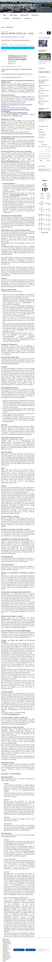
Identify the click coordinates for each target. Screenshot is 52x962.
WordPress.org (41, 137)
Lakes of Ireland (13, 15)
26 (41, 158)
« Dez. (41, 160)
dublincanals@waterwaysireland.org (10, 161)
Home (4, 15)
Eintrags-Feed (41, 132)
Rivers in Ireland (24, 15)
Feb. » (48, 160)
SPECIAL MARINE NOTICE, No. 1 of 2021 (17, 33)
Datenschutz (27, 18)
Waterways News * (17, 18)
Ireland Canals (35, 15)
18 (39, 156)
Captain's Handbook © (18, 4)
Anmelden (40, 129)
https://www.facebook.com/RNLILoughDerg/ (16, 112)
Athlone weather (44, 232)
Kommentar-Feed (42, 134)
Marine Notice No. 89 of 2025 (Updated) (43, 80)
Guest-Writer (6, 18)
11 (39, 153)
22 (46, 156)
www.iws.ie (15, 114)
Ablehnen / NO (30, 950)
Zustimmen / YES (19, 950)
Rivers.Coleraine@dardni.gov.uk (12, 714)
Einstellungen (41, 950)
